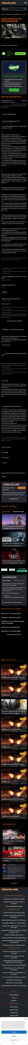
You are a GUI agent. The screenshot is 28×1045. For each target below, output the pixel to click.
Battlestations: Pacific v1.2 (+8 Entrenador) (14, 945)
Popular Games (14, 1006)
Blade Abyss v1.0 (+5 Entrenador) (14, 982)
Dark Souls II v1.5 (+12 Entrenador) (11, 631)
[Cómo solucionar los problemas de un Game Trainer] (14, 871)
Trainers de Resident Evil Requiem (14, 906)
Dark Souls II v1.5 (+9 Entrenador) (10, 627)
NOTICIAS (7, 511)
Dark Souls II (16, 14)
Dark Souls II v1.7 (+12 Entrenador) (11, 613)
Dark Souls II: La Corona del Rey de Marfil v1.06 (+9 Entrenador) (12, 622)
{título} (13, 1043)
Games (8, 14)
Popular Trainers (14, 1009)
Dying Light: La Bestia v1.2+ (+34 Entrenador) (14, 923)
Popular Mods (14, 1012)
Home (2, 14)
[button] (26, 1019)
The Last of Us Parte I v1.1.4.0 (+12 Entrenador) (14, 965)
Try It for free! (20, 53)
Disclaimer (14, 1000)
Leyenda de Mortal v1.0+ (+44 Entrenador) (14, 912)
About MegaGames (14, 994)
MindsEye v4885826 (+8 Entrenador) (14, 935)
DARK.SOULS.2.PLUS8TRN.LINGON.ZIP (13, 602)
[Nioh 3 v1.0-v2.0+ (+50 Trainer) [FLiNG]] (14, 836)
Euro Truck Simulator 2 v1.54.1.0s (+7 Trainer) (14, 977)
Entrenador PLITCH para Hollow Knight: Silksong (14, 937)
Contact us (14, 997)
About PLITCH (14, 90)
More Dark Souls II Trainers (14, 634)
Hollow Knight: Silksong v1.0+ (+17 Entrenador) (14, 920)
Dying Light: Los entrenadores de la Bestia (14, 899)
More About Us (14, 498)
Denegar (14, 1036)
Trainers (24, 14)
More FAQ (14, 883)
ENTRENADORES (19, 511)
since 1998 (21, 488)
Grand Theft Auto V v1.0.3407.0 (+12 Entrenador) (14, 985)
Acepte (14, 1032)
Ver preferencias (14, 1040)
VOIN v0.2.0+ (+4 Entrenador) (14, 980)
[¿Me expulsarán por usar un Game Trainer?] (14, 854)
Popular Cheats (14, 1015)
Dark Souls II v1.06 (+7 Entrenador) (11, 617)
